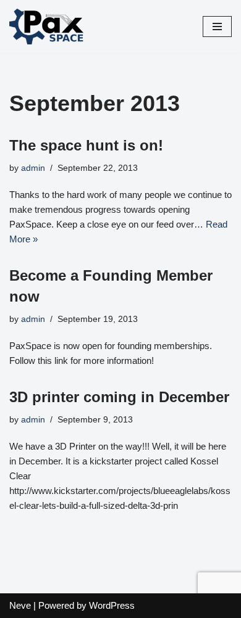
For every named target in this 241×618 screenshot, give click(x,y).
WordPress (112, 605)
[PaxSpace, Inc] (46, 26)
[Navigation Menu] (217, 26)
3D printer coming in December (119, 397)
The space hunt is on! (86, 145)
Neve (20, 605)
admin (33, 168)
